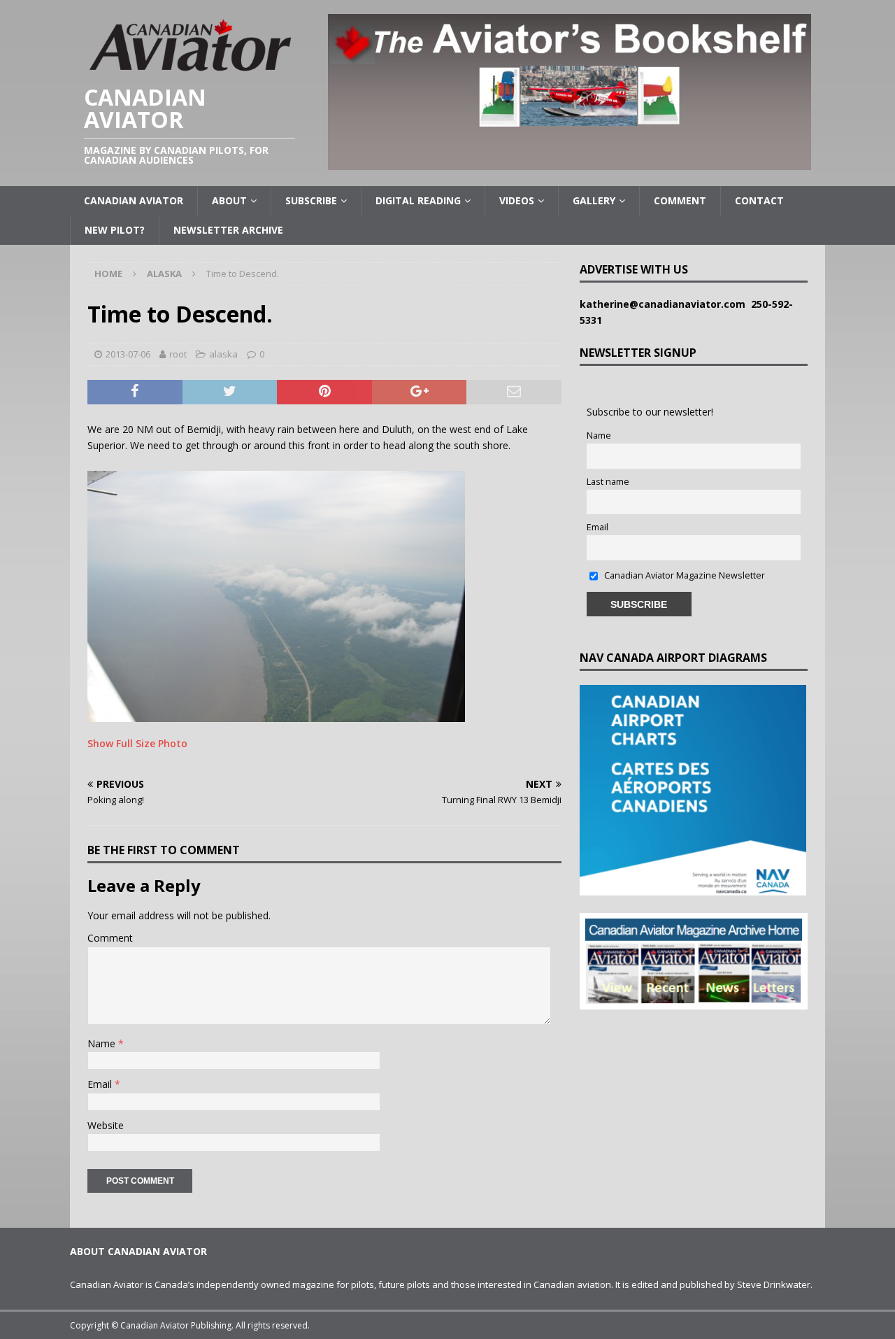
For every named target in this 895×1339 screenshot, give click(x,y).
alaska (223, 354)
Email (101, 1084)
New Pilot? (115, 229)
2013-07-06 (128, 354)
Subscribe (311, 200)
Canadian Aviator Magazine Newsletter (683, 575)
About (229, 200)
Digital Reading (418, 200)
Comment (680, 200)
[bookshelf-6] (569, 162)
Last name (608, 482)
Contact (759, 200)
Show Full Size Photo (137, 743)
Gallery (594, 200)
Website (105, 1125)
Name (102, 1043)
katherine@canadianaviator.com (665, 304)
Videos (516, 200)
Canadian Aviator (133, 200)
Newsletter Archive (228, 229)
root (178, 354)
